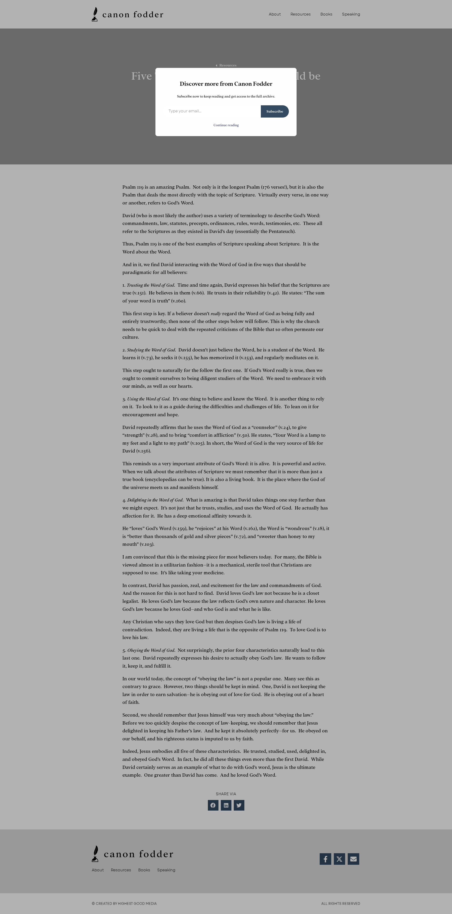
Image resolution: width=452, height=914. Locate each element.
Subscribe (274, 111)
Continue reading (226, 125)
